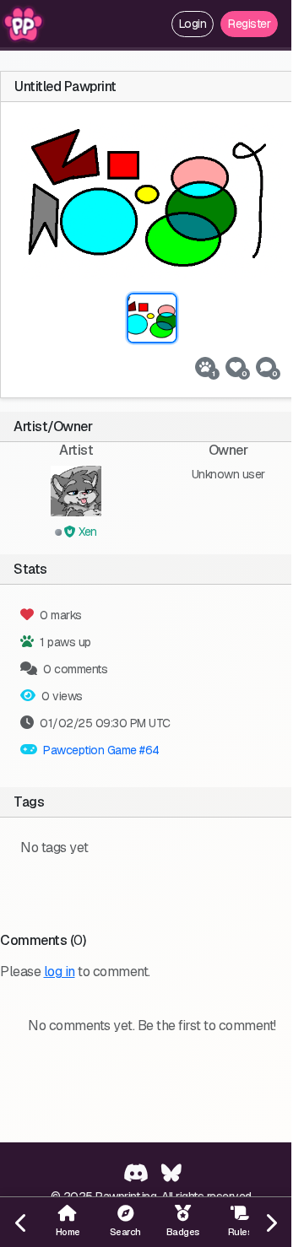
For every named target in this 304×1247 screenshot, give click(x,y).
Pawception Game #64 (101, 750)
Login (193, 23)
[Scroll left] (21, 1222)
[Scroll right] (270, 1222)
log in (59, 971)
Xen (86, 531)
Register (249, 23)
